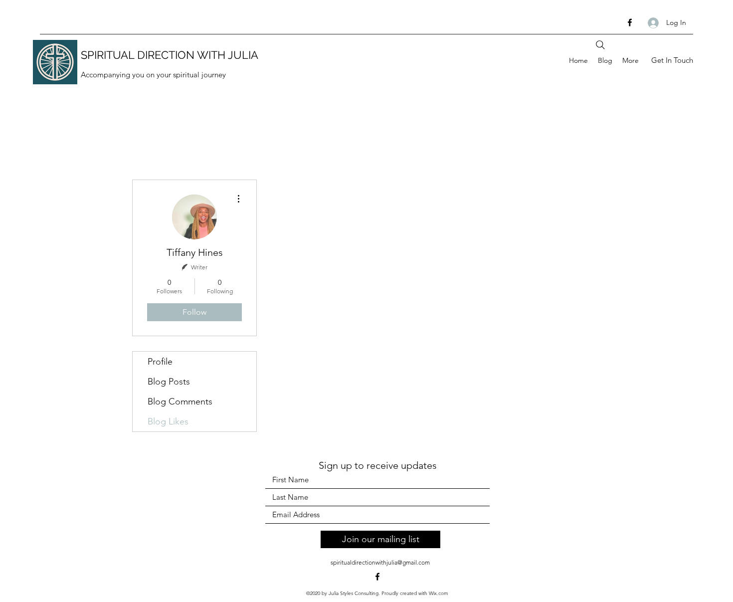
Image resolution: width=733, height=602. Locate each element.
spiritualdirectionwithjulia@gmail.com (380, 562)
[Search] (600, 44)
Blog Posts (169, 381)
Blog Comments (180, 401)
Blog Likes (168, 421)
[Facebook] (630, 22)
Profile (160, 361)
